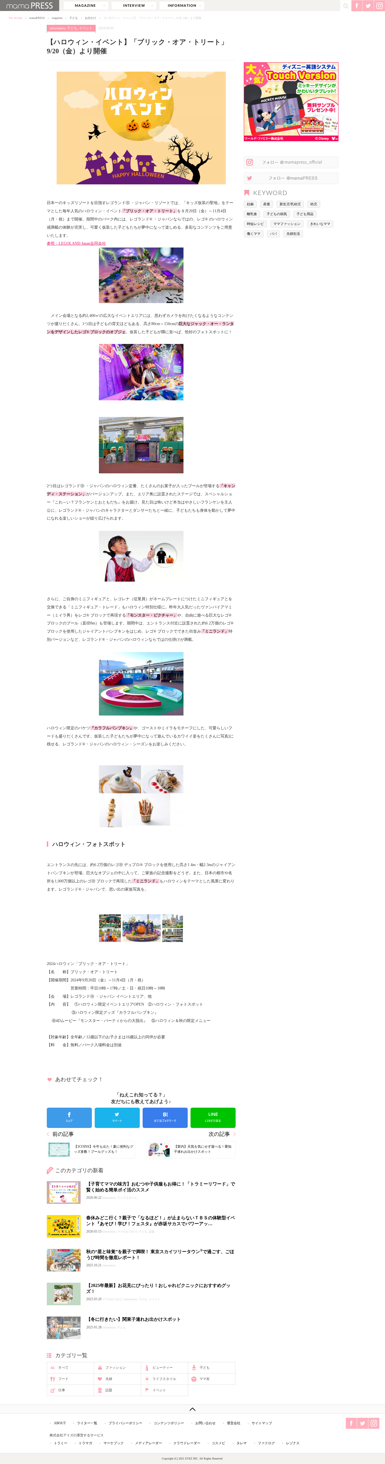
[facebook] (69, 1118)
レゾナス (293, 1443)
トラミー (60, 1443)
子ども (73, 17)
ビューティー (162, 1368)
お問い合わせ (205, 1423)
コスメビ (218, 1443)
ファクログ (266, 1443)
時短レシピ (255, 224)
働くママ (253, 234)
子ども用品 (305, 214)
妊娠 (250, 204)
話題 (108, 1390)
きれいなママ (320, 224)
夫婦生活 (293, 234)
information (181, 5)
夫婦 (108, 1379)
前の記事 (63, 1134)
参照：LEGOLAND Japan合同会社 (76, 243)
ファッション (115, 1368)
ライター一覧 (87, 1423)
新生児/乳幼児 (290, 204)
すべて (63, 1368)
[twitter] (117, 1118)
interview (133, 5)
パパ (273, 234)
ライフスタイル (164, 1379)
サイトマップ (262, 1423)
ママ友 (205, 1379)
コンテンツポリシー (169, 1423)
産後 (266, 204)
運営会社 (233, 1423)
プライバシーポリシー (125, 1423)
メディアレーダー (148, 1443)
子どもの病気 (277, 214)
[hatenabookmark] (165, 1118)
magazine (86, 5)
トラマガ (85, 1443)
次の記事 (219, 1134)
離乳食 (252, 214)
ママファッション (286, 224)
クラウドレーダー (186, 1443)
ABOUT (60, 1423)
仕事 (61, 1390)
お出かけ (90, 17)
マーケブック (113, 1443)
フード (63, 1379)
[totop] (192, 1409)
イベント (85, 28)
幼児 (313, 204)
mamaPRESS (37, 17)
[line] (213, 1118)
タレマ (241, 1443)
